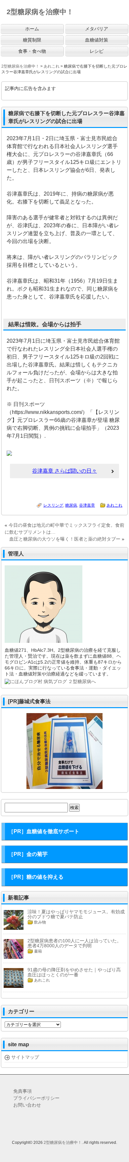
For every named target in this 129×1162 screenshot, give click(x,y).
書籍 (38, 951)
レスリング (53, 505)
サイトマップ (25, 1057)
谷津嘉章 (87, 505)
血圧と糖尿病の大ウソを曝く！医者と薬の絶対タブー (64, 539)
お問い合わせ (27, 1105)
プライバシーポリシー (36, 1098)
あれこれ (114, 505)
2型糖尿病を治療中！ (63, 1142)
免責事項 (22, 1091)
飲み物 (40, 922)
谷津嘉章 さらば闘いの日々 (64, 471)
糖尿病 (71, 505)
